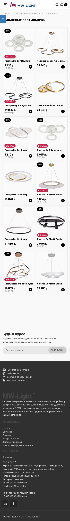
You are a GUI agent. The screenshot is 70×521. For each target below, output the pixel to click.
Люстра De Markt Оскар (49, 284)
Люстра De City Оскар (15, 150)
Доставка (7, 432)
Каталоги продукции (12, 442)
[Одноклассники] (14, 504)
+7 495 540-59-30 (11, 483)
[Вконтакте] (6, 504)
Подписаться (57, 350)
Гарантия (7, 435)
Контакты (7, 457)
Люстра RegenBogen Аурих (18, 284)
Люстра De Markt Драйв (49, 239)
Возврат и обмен (11, 438)
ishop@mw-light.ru (17, 486)
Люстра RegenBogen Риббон (20, 105)
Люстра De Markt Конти (49, 194)
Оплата (6, 428)
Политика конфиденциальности (18, 445)
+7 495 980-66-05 (11, 496)
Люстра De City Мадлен (17, 61)
